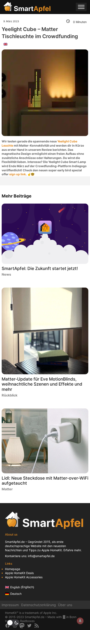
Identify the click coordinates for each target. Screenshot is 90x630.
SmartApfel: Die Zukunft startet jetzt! (40, 268)
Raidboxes (27, 621)
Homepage (12, 569)
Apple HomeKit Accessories (23, 577)
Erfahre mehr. (72, 550)
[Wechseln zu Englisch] (5, 44)
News (6, 274)
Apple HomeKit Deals (19, 573)
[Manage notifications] (80, 620)
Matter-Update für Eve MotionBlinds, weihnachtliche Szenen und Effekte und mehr (42, 384)
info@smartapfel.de (41, 556)
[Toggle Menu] (81, 7)
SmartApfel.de (15, 542)
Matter (7, 489)
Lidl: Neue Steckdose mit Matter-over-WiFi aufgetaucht (45, 481)
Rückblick (9, 395)
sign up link (17, 174)
